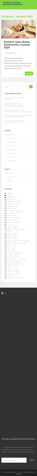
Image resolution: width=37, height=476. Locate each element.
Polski (14, 250)
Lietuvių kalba (22, 243)
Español (16, 266)
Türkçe (14, 275)
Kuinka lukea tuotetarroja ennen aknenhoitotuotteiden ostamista (14, 121)
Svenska (16, 269)
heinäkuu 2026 (10, 134)
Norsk (14, 245)
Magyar (15, 227)
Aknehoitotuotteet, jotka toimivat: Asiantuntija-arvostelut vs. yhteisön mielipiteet (18, 111)
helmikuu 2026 (10, 153)
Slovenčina (19, 262)
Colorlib (26, 472)
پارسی (13, 248)
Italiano (15, 234)
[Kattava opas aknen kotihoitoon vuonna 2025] (18, 29)
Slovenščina (20, 264)
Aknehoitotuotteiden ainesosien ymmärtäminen (14, 98)
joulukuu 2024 (10, 161)
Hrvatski (16, 204)
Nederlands (20, 211)
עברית (13, 225)
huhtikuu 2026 (10, 146)
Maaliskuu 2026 (11, 149)
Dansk (14, 208)
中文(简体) (17, 201)
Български (11, 199)
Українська (20, 278)
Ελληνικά (17, 222)
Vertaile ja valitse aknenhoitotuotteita (12, 3)
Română (16, 255)
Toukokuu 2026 (11, 142)
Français (16, 218)
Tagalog (16, 271)
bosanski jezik (12, 197)
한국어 (14, 238)
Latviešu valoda (23, 241)
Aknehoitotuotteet (12, 177)
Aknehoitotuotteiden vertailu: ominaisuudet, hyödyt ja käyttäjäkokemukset (17, 116)
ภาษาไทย (17, 273)
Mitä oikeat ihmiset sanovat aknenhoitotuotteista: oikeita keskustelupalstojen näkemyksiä (14, 104)
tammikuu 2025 (11, 157)
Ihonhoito (9, 180)
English (10, 193)
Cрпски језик (21, 259)
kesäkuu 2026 (10, 138)
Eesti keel (17, 213)
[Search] (31, 86)
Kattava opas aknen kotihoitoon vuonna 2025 (17, 44)
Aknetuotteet (10, 173)
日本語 (14, 236)
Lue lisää (29, 73)
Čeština (15, 206)
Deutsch (16, 220)
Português (19, 252)
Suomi (14, 215)
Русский (16, 257)
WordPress (19, 474)
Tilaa (31, 460)
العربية (9, 195)
